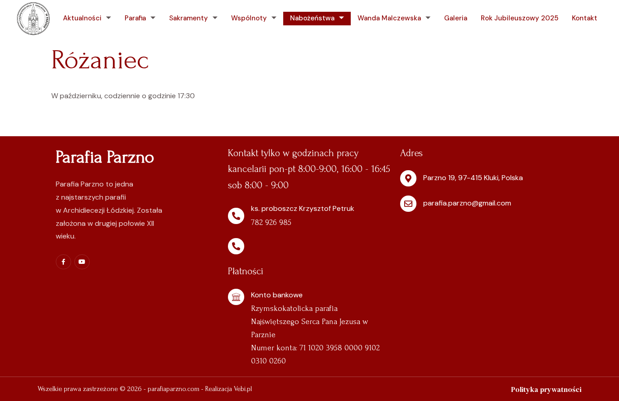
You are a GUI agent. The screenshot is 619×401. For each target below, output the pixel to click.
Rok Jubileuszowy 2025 (519, 18)
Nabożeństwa (312, 18)
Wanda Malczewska (389, 18)
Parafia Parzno (105, 157)
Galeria (455, 18)
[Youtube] (82, 262)
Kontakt (584, 18)
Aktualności (82, 18)
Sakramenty (188, 18)
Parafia (135, 18)
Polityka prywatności (546, 389)
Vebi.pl (243, 389)
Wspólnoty (249, 18)
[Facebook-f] (63, 262)
